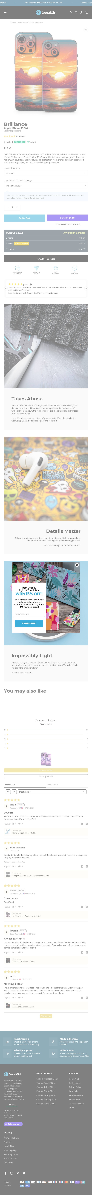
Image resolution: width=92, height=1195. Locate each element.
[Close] (77, 565)
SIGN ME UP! (29, 623)
